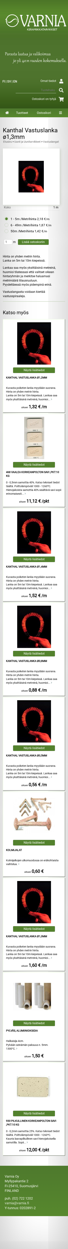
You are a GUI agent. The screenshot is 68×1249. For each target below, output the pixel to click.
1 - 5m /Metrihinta (23, 219)
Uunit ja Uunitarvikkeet (27, 141)
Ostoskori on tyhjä (44, 99)
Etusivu (7, 141)
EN (15, 81)
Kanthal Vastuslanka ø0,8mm (26, 661)
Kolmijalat (14, 850)
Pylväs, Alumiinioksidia (22, 1030)
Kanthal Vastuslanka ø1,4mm (26, 566)
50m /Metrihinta (22, 231)
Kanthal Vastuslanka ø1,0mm (26, 936)
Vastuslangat (51, 141)
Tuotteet (22, 113)
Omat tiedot (48, 81)
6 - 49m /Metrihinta (24, 225)
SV (9, 81)
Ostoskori (44, 113)
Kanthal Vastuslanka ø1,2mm (26, 377)
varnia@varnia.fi (17, 1203)
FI (3, 81)
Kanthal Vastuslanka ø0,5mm (26, 755)
